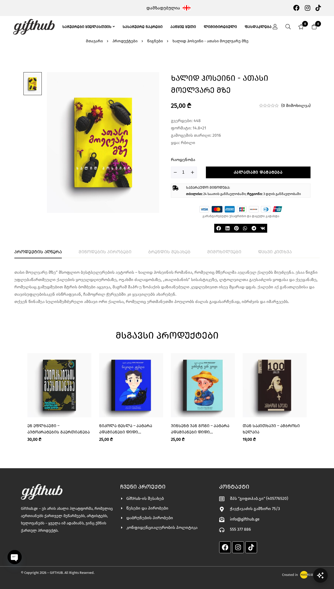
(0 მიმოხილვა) (296, 105)
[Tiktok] (251, 547)
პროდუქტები (125, 41)
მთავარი (94, 41)
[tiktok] (318, 7)
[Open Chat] (320, 575)
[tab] (38, 252)
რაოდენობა (183, 159)
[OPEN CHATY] (15, 557)
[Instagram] (307, 7)
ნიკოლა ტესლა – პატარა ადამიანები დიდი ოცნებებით (125, 432)
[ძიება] (288, 27)
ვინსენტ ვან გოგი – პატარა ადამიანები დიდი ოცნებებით (200, 432)
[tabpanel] (167, 287)
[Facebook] (296, 7)
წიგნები (155, 41)
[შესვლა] (275, 27)
